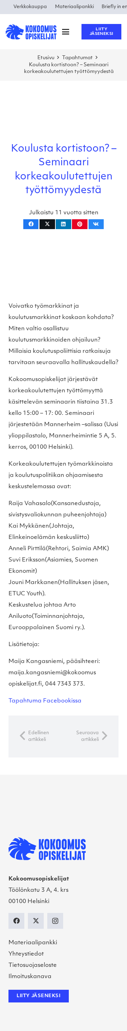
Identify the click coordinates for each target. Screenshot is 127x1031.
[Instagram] (55, 921)
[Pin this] (79, 224)
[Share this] (30, 224)
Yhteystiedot (26, 954)
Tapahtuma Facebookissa (44, 701)
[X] (36, 921)
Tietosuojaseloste (32, 965)
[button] (66, 31)
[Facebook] (16, 921)
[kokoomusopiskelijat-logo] (31, 32)
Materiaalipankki (32, 943)
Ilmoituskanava (30, 977)
